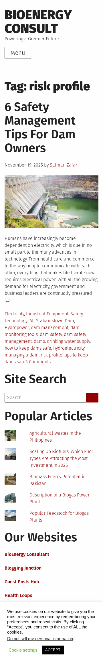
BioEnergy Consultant (27, 554)
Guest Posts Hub (22, 581)
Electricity (14, 314)
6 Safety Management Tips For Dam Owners (40, 127)
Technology (16, 320)
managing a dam (22, 355)
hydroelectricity (68, 348)
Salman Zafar (63, 165)
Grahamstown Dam (54, 320)
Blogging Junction (23, 568)
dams (39, 341)
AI (31, 320)
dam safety (51, 334)
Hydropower (17, 327)
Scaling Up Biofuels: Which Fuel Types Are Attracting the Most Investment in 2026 (61, 458)
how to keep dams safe (28, 348)
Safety (76, 314)
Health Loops (18, 595)
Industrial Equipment (47, 314)
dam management (49, 327)
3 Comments (38, 361)
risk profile (51, 355)
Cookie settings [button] (23, 650)
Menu (18, 52)
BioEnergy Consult (38, 21)
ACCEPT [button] (52, 650)
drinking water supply (68, 341)
